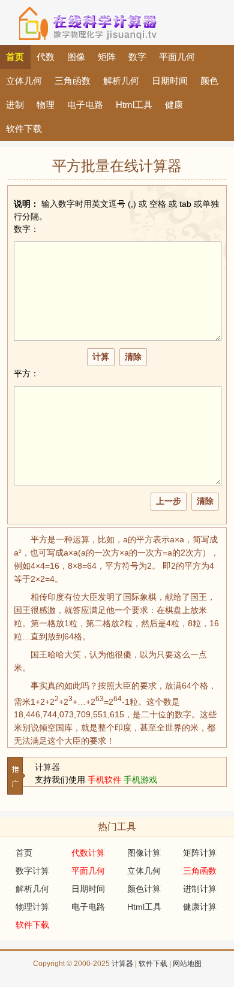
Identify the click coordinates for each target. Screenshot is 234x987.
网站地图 (187, 963)
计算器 (47, 767)
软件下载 (153, 963)
